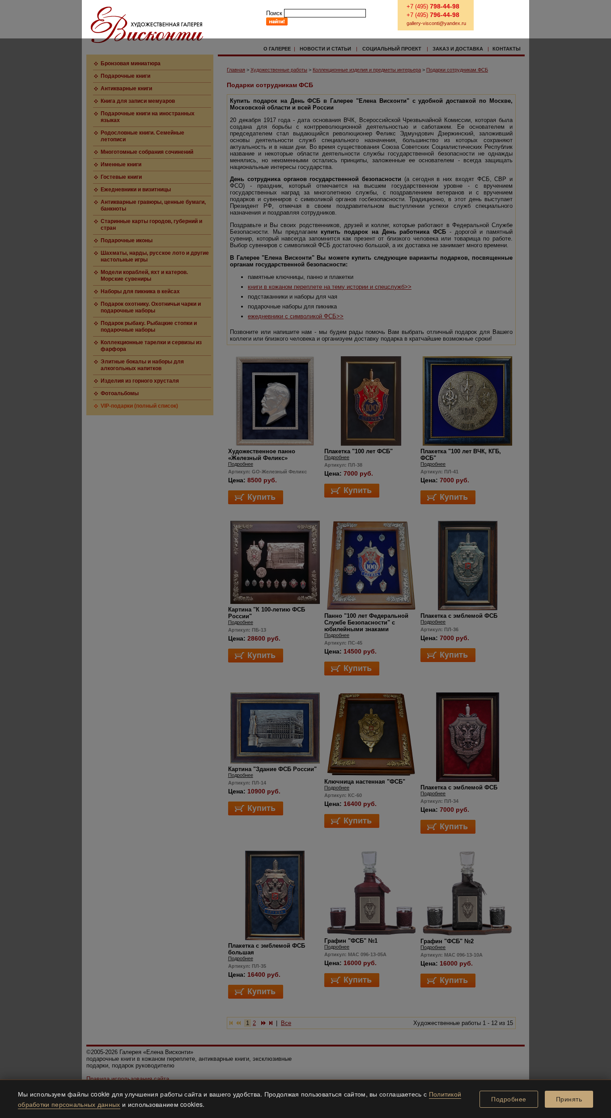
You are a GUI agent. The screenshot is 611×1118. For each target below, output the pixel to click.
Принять (569, 1099)
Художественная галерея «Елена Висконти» (147, 25)
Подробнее (508, 1099)
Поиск (274, 13)
